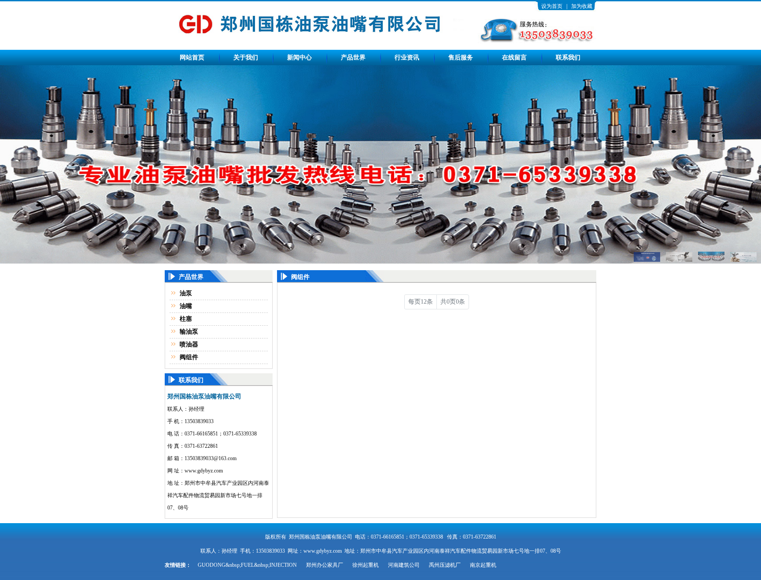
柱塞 (186, 319)
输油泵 (189, 331)
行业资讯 (407, 57)
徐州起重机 (365, 565)
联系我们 (568, 57)
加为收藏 (581, 6)
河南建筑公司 (404, 565)
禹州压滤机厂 (445, 565)
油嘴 (186, 306)
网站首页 (192, 57)
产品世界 (353, 57)
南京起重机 (483, 565)
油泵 (186, 293)
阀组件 (189, 357)
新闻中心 (299, 57)
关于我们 (245, 57)
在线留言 (514, 57)
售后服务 (460, 57)
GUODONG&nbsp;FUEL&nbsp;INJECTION (247, 565)
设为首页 (551, 6)
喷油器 (189, 344)
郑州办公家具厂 (324, 565)
